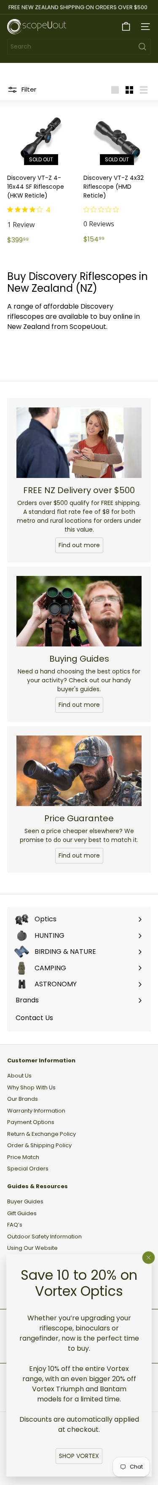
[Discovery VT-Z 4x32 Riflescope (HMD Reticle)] (117, 176)
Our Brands (22, 1099)
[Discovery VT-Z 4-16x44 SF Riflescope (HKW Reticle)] (41, 177)
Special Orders (27, 1169)
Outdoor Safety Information (44, 1237)
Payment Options (30, 1122)
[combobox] (79, 46)
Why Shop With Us (31, 1087)
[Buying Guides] (79, 611)
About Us (19, 1076)
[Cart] (126, 26)
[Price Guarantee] (79, 771)
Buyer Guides (25, 1201)
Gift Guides (22, 1213)
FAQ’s (14, 1225)
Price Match (23, 1157)
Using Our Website (32, 1248)
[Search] (142, 46)
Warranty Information (36, 1111)
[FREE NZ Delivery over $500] (79, 442)
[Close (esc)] (148, 1258)
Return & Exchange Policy (41, 1134)
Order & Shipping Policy (39, 1145)
